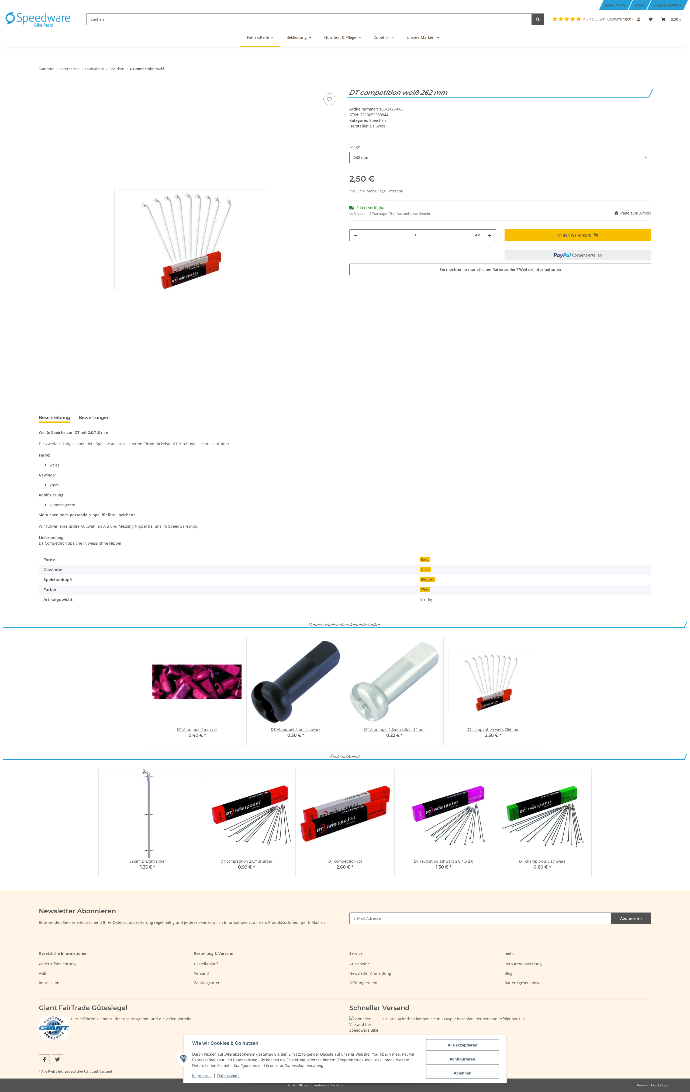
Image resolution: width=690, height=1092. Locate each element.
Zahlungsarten (207, 982)
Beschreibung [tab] (54, 417)
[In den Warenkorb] (43, 86)
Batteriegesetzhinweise (526, 982)
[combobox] (500, 157)
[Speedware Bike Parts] (38, 19)
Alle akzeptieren (462, 1045)
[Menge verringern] (355, 235)
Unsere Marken (668, 5)
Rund (425, 559)
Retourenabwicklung (523, 963)
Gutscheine (359, 963)
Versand (396, 190)
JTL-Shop (662, 1085)
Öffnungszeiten (363, 982)
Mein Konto (616, 5)
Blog (508, 973)
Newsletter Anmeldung (370, 973)
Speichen (377, 120)
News (640, 5)
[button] (638, 19)
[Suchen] (538, 19)
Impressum (49, 982)
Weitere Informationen (540, 269)
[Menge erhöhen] (490, 235)
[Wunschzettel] (650, 19)
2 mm (425, 569)
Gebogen (427, 579)
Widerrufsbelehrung (57, 963)
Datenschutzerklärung (133, 922)
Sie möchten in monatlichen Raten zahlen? (500, 269)
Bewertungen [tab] (94, 417)
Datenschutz (228, 1075)
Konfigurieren (462, 1059)
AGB (42, 973)
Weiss (425, 589)
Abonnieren (631, 918)
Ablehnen (462, 1073)
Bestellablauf (206, 963)
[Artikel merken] (329, 99)
